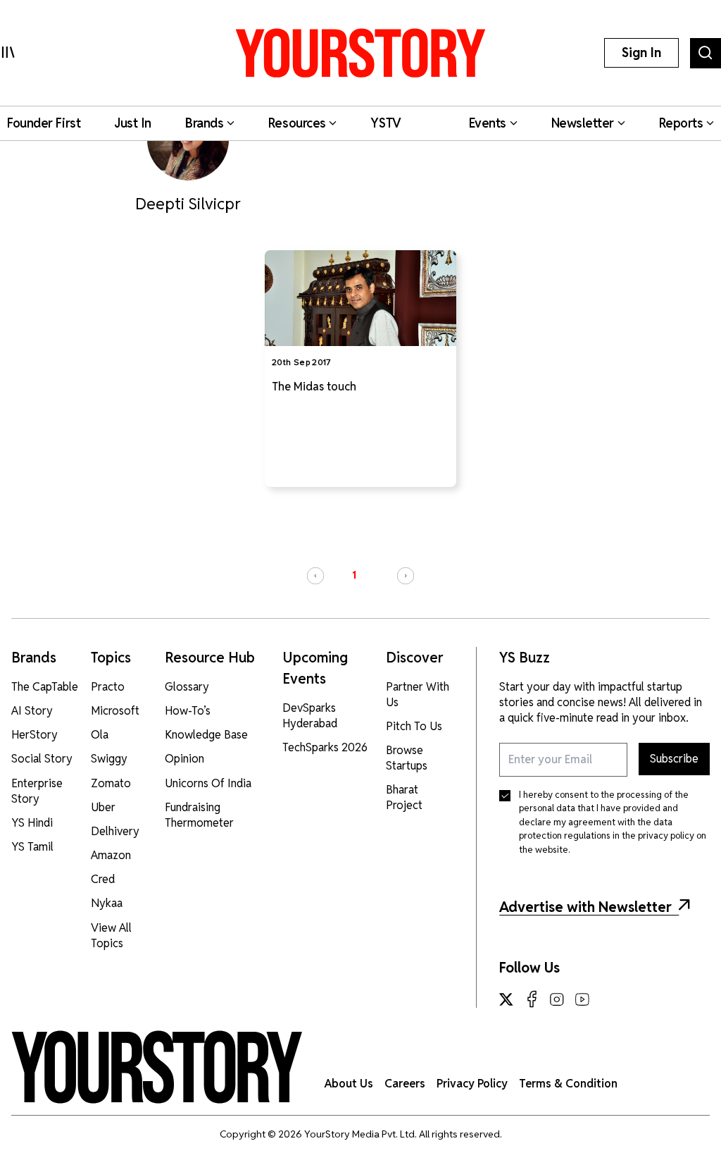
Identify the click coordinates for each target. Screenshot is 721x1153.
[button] (315, 575)
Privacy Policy (472, 1083)
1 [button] (354, 575)
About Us (349, 1083)
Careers (404, 1083)
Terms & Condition (568, 1083)
